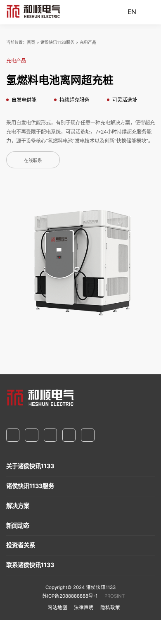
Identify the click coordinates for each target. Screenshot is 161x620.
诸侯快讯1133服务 (57, 42)
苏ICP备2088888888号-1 (69, 596)
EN (132, 12)
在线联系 (33, 160)
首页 (31, 42)
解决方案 (17, 505)
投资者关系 (20, 544)
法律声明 (84, 607)
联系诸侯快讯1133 (30, 564)
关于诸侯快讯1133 (30, 465)
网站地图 (57, 607)
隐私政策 (110, 607)
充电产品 (88, 42)
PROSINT (114, 596)
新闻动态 (17, 525)
